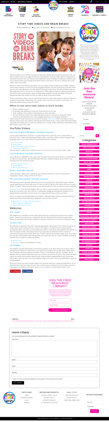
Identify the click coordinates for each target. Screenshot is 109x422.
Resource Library (25, 2)
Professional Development (89, 216)
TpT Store (63, 2)
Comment (15, 339)
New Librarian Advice (89, 202)
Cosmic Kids (16, 222)
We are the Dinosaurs (20, 167)
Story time (67, 27)
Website (14, 372)
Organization (89, 205)
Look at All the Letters (20, 164)
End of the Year (89, 162)
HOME (27, 395)
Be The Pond (17, 240)
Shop (72, 2)
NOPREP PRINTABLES (49, 400)
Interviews (89, 184)
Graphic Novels (89, 177)
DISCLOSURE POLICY (72, 395)
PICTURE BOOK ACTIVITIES (49, 402)
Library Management (8, 15)
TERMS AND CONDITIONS (72, 400)
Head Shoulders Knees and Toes (24, 146)
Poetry (89, 213)
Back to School (89, 148)
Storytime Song (15, 189)
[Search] (105, 1)
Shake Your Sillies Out (20, 148)
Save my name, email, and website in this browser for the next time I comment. (38, 379)
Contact (5, 2)
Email (14, 366)
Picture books (89, 209)
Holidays (89, 180)
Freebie (89, 166)
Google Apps (89, 173)
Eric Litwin (15, 212)
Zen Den (16, 242)
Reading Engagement (89, 227)
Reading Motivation (89, 231)
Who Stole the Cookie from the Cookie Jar (27, 201)
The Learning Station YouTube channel (29, 179)
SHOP (26, 400)
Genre (89, 169)
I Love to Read (18, 142)
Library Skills (89, 195)
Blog (13, 2)
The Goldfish (17, 166)
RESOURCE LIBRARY (27, 397)
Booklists (89, 151)
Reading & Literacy (100, 15)
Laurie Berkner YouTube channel (26, 153)
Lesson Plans (89, 187)
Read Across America (89, 220)
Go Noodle (15, 245)
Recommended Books (89, 241)
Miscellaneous (89, 198)
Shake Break (17, 144)
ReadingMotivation (36, 15)
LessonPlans (22, 15)
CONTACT (27, 402)
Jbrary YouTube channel (21, 170)
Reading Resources (89, 238)
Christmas (89, 155)
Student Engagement (89, 252)
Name (14, 359)
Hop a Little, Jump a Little (21, 205)
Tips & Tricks (89, 259)
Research (85, 15)
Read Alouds (89, 223)
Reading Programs (89, 234)
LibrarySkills (70, 15)
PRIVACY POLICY (72, 397)
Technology (89, 256)
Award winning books (89, 144)
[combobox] (87, 135)
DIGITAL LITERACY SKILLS (49, 395)
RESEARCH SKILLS (49, 397)
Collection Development (89, 159)
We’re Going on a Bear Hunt (22, 203)
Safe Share (51, 119)
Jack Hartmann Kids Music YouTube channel (31, 132)
